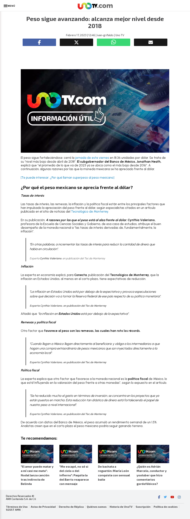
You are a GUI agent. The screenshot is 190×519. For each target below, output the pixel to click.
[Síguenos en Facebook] (159, 497)
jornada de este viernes (92, 158)
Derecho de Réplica (71, 506)
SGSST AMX (13, 509)
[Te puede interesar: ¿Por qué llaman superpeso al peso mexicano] (67, 177)
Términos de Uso (17, 506)
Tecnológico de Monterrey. (90, 211)
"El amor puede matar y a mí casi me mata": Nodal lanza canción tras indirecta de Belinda (37, 475)
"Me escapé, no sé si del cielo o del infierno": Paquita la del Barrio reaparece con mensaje (74, 475)
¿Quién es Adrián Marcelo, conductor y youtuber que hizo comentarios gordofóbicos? (152, 475)
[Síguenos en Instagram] (179, 497)
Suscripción (143, 506)
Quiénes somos (97, 506)
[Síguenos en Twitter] (165, 497)
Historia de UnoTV (121, 506)
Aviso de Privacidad (43, 506)
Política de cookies (166, 506)
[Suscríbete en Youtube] (172, 497)
